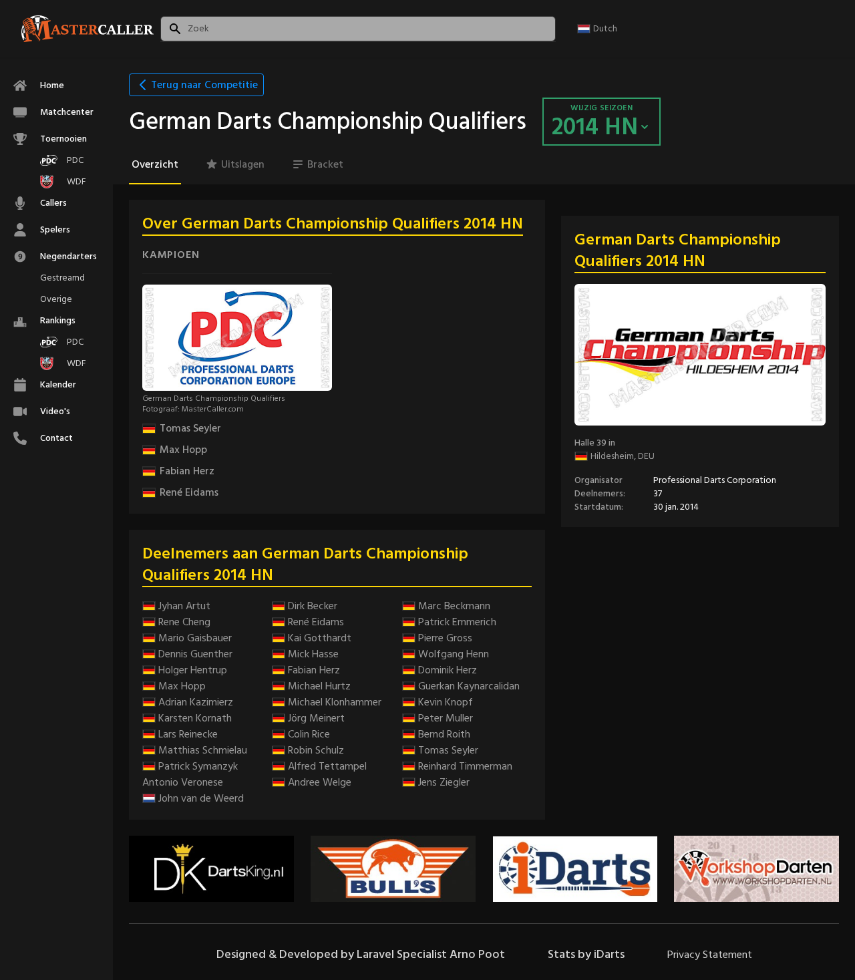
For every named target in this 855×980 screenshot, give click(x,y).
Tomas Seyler (190, 428)
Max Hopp (183, 450)
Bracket (325, 164)
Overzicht (155, 164)
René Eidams (189, 492)
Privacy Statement (709, 954)
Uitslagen (243, 164)
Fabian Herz (187, 471)
